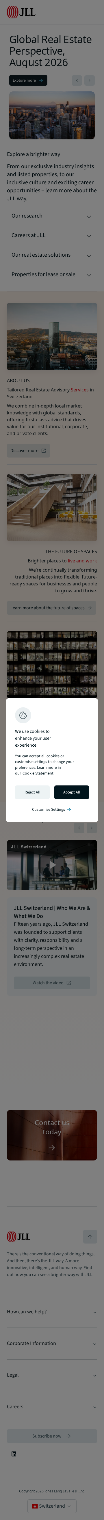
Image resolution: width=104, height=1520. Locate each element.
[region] (52, 760)
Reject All (32, 792)
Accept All (71, 792)
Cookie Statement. (38, 773)
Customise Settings (52, 809)
